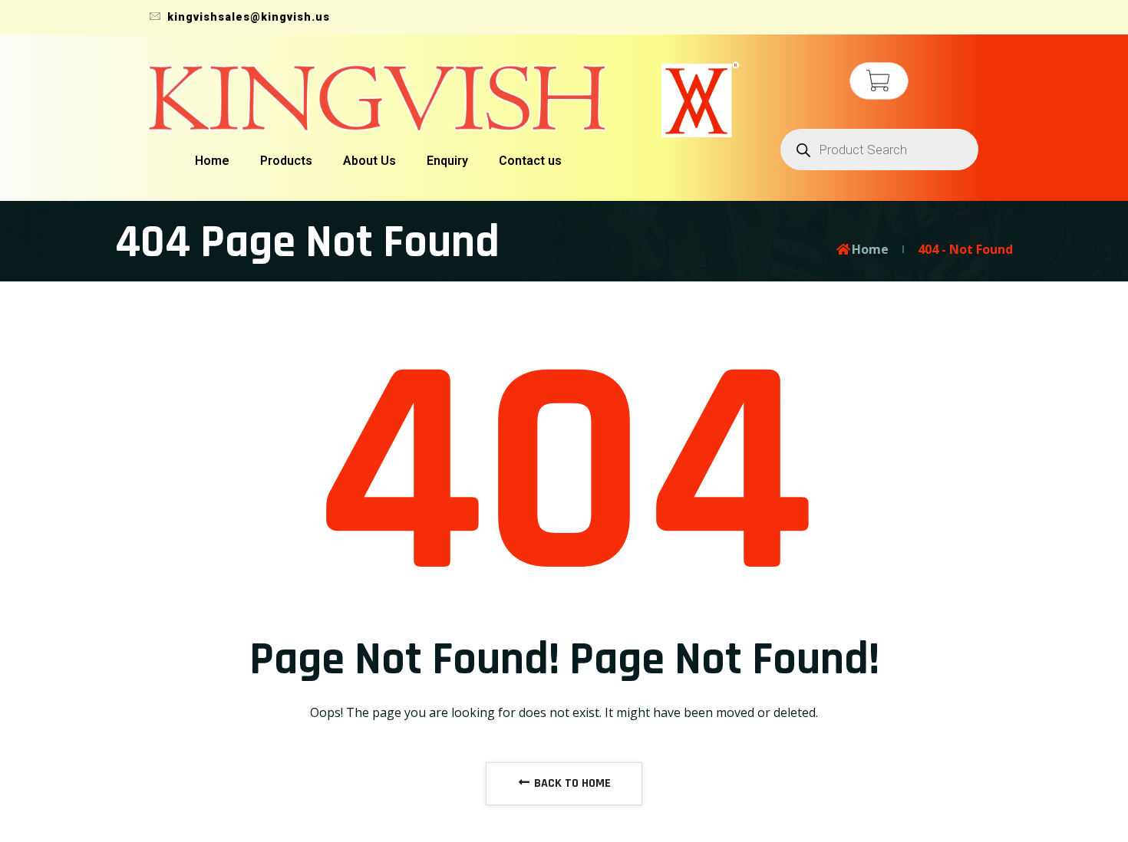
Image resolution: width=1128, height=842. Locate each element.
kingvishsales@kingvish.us (247, 17)
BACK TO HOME (571, 783)
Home (212, 160)
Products (286, 160)
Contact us (530, 160)
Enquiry (447, 160)
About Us (369, 160)
